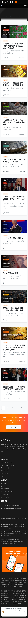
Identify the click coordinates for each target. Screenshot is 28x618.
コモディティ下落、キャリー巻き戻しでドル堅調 (14, 160)
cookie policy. (20, 615)
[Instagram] (13, 2)
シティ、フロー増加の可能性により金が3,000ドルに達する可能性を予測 (14, 347)
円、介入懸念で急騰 (10, 273)
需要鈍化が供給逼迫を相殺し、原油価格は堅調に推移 (13, 309)
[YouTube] (8, 2)
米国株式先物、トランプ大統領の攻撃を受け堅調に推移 (14, 388)
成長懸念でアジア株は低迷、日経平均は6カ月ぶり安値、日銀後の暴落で (14, 45)
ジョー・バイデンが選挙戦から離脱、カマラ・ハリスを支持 (14, 198)
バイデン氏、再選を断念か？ (14, 238)
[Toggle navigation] (25, 6)
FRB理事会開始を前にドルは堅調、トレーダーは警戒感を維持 (14, 122)
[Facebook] (2, 2)
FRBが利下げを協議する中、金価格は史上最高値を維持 (14, 84)
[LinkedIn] (10, 2)
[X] (5, 2)
